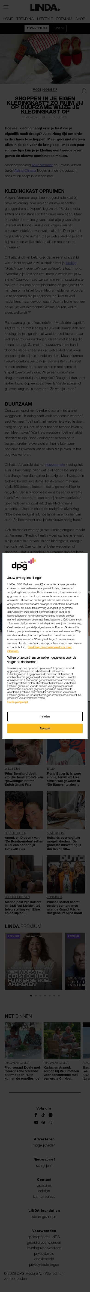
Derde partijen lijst (17, 701)
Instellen (45, 716)
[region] (45, 646)
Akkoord (45, 728)
